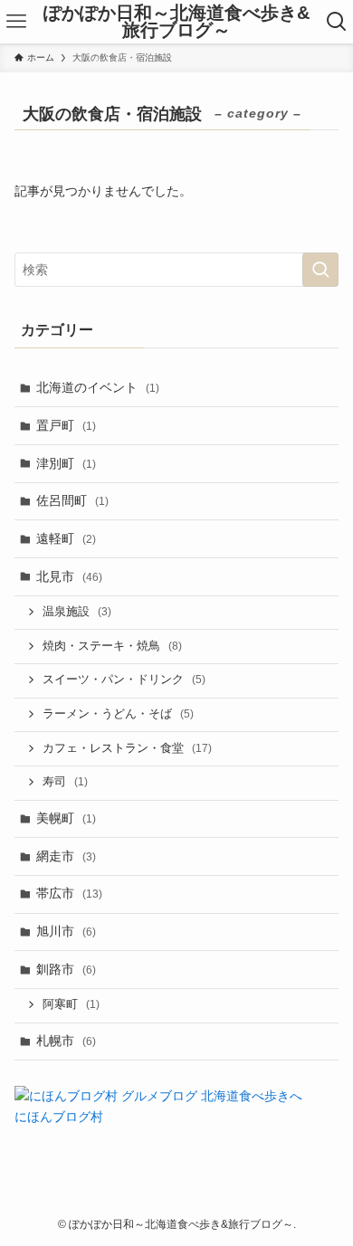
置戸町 (66, 425)
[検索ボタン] (337, 21)
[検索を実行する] (320, 269)
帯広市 (69, 893)
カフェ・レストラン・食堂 (127, 748)
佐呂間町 (72, 500)
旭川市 (66, 931)
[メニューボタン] (16, 21)
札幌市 (66, 1040)
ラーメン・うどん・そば (118, 714)
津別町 (66, 463)
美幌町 (66, 818)
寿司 (65, 781)
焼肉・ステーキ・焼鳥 (112, 646)
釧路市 (66, 969)
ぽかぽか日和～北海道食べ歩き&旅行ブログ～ (176, 22)
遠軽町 (66, 538)
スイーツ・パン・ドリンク (124, 679)
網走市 (66, 856)
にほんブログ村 (58, 1116)
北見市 (69, 576)
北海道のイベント (97, 387)
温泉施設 (77, 611)
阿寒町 (71, 1004)
